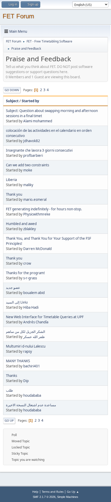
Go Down (12, 90)
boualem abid (34, 292)
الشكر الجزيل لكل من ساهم (25, 331)
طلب (9, 390)
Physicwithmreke (36, 214)
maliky (28, 185)
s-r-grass (30, 278)
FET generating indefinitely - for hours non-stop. (44, 209)
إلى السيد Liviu (17, 302)
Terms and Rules (53, 492)
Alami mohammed (37, 121)
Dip (26, 380)
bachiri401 (31, 366)
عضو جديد (13, 287)
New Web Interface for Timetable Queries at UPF (45, 317)
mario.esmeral (34, 199)
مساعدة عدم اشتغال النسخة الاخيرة (31, 405)
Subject (12, 101)
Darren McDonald (37, 248)
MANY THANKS (18, 361)
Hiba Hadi (30, 307)
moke (27, 170)
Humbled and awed (21, 223)
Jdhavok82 (31, 141)
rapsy (27, 351)
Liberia (11, 179)
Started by (30, 101)
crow (27, 263)
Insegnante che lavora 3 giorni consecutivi (39, 150)
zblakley (29, 229)
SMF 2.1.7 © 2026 (44, 496)
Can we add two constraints (27, 165)
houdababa (32, 395)
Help (35, 492)
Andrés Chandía (35, 322)
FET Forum (18, 16)
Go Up (9, 420)
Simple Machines (67, 496)
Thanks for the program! (25, 273)
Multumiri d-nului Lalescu (25, 346)
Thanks (11, 375)
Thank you (14, 194)
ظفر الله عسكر (34, 336)
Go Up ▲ (73, 492)
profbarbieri (33, 155)
